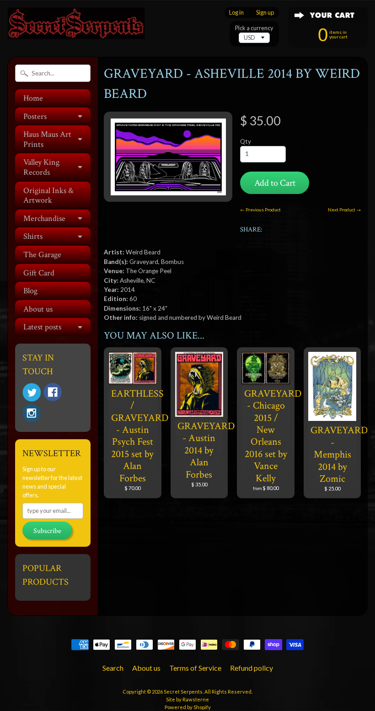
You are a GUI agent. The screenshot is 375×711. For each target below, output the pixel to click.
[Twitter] (31, 392)
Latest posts (42, 327)
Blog (30, 290)
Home (33, 98)
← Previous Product (260, 209)
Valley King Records (41, 167)
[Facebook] (52, 392)
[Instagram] (31, 413)
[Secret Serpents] (76, 26)
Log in (236, 13)
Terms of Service (195, 667)
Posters (35, 116)
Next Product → (344, 209)
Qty (245, 141)
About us (38, 309)
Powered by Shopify (188, 707)
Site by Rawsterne (187, 699)
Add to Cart (274, 183)
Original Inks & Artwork (48, 195)
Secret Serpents (183, 692)
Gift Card (38, 273)
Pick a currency (254, 28)
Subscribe (47, 531)
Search (112, 667)
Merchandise (44, 218)
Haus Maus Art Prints (47, 139)
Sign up (265, 13)
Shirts (33, 236)
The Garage (42, 254)
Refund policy (251, 667)
